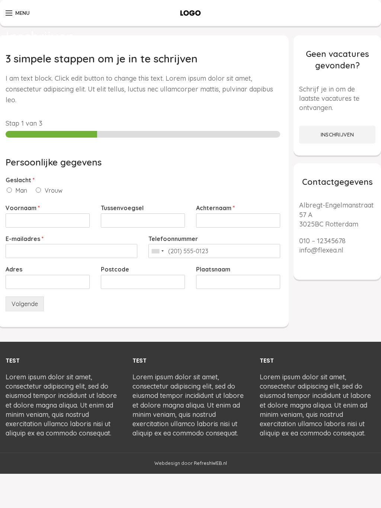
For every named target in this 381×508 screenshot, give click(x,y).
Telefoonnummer (173, 238)
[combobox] (157, 251)
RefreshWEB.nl (210, 463)
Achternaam (215, 208)
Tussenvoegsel (122, 208)
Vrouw (54, 190)
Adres (14, 269)
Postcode (115, 269)
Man (21, 190)
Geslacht (20, 180)
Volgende (25, 304)
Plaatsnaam (213, 269)
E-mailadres (25, 238)
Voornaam (23, 208)
